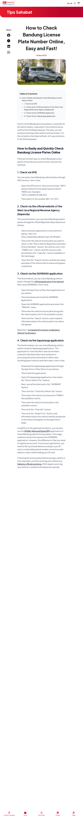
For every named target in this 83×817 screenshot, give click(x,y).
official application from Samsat (49, 281)
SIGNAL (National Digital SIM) (37, 431)
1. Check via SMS (30, 104)
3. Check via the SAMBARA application (39, 113)
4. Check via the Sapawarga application (39, 116)
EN (68, 3)
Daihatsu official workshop (29, 464)
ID (71, 3)
